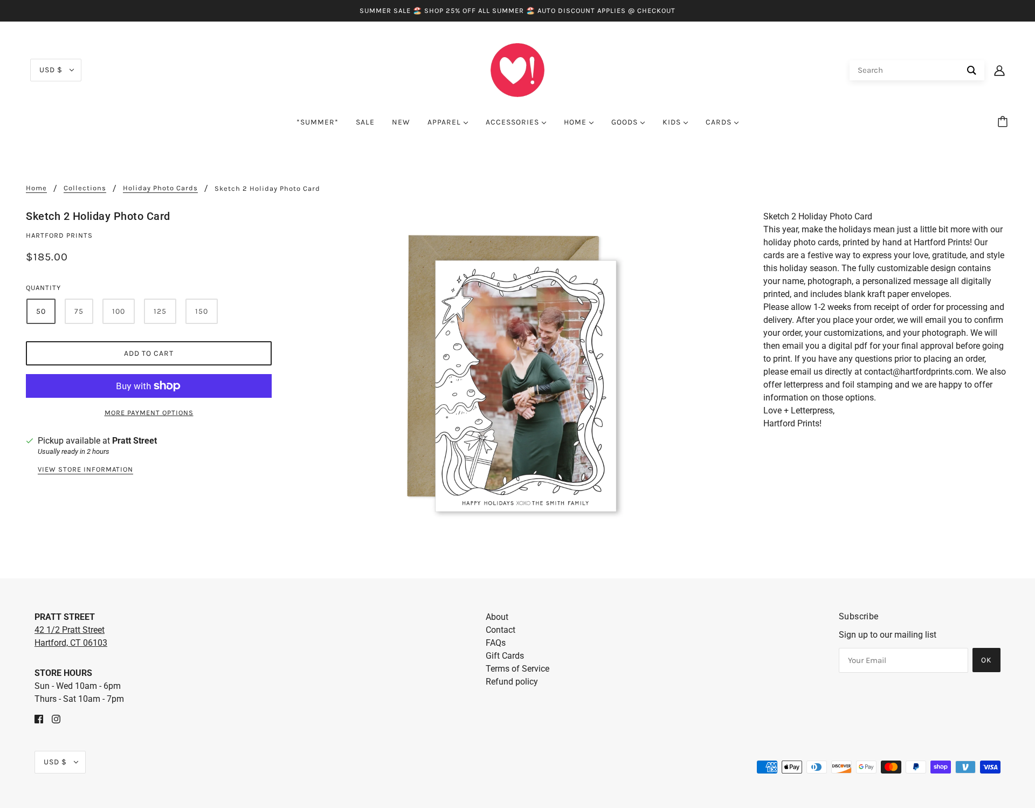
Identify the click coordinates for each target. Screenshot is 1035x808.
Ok (986, 660)
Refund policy (512, 681)
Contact (500, 630)
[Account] (999, 70)
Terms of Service (517, 669)
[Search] (971, 70)
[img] (38, 718)
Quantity (43, 288)
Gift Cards (505, 656)
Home (36, 188)
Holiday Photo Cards (160, 188)
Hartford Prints (59, 235)
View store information (85, 469)
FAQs (496, 643)
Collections (85, 188)
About (497, 617)
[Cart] (1004, 122)
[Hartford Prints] (517, 69)
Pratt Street (134, 441)
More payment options (149, 413)
